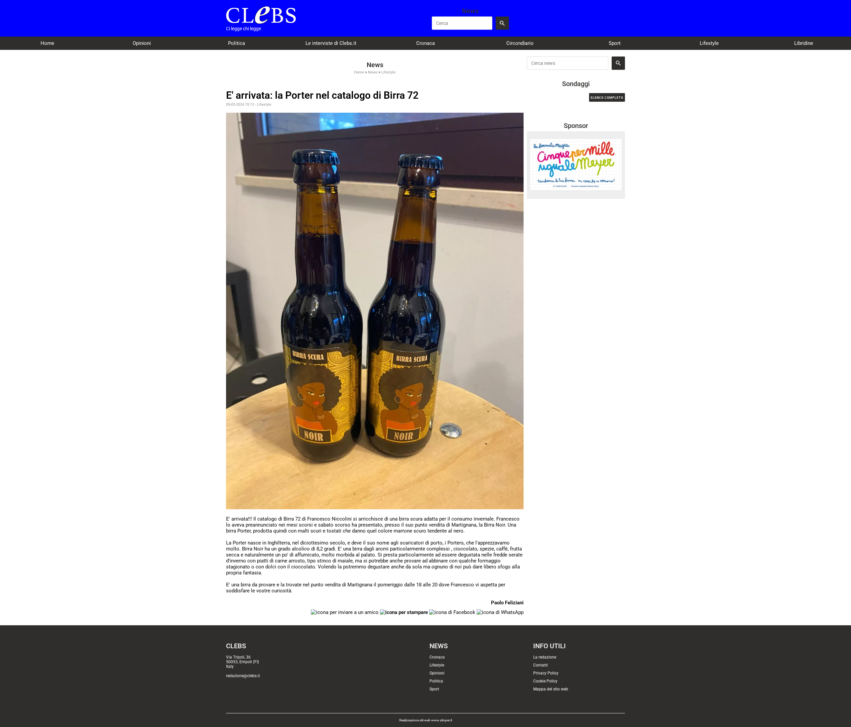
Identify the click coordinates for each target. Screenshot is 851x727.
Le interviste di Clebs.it (330, 43)
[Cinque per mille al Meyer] (576, 164)
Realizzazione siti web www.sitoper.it (425, 720)
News (372, 72)
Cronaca (425, 43)
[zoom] (375, 311)
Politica (236, 43)
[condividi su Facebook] (452, 612)
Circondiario (520, 43)
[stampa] (404, 612)
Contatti (540, 665)
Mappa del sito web (550, 689)
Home (47, 43)
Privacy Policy (545, 673)
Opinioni (142, 43)
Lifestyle (709, 43)
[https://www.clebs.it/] (261, 15)
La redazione (544, 657)
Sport (615, 43)
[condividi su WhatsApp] (500, 612)
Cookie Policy (545, 681)
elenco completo (607, 97)
